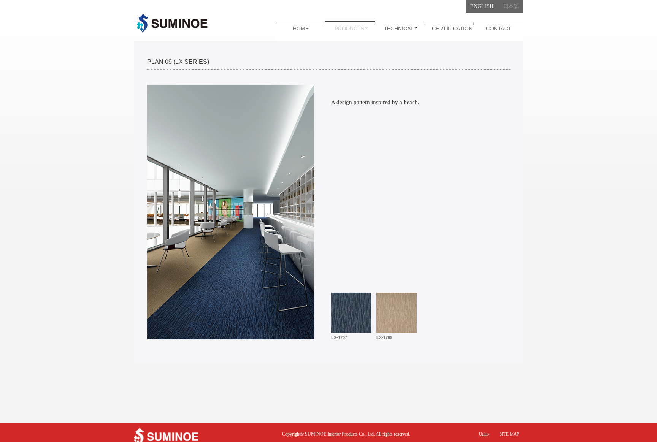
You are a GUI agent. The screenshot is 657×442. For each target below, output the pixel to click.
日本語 (511, 6)
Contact (498, 28)
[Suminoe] (172, 23)
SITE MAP (509, 434)
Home (301, 28)
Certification (452, 28)
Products (349, 28)
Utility (484, 434)
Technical (399, 28)
